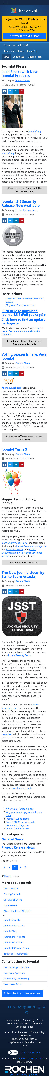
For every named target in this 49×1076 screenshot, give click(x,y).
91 (15, 867)
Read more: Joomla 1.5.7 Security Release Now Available (25, 343)
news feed (7, 734)
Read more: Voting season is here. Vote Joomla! (25, 437)
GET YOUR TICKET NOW (25, 36)
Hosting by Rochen (24, 1074)
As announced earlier (12, 387)
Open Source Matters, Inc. (30, 1058)
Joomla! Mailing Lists (14, 936)
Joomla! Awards (12, 919)
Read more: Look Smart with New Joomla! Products (25, 190)
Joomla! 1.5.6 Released (17, 818)
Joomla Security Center (19, 655)
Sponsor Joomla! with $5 (24, 1038)
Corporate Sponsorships (16, 967)
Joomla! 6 (32, 51)
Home (6, 45)
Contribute (18, 56)
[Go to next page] (20, 867)
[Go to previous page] (9, 867)
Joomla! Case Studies (14, 925)
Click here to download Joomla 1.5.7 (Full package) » (24, 313)
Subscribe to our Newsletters (22, 993)
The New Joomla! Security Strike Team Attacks (23, 574)
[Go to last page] (25, 867)
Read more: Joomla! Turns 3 (25, 562)
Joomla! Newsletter (13, 942)
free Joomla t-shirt (22, 788)
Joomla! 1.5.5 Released (17, 828)
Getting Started (12, 894)
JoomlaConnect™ (14, 549)
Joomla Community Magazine (31, 546)
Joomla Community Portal (15, 542)
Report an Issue (33, 1042)
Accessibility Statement (16, 1032)
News (6, 56)
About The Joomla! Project (17, 911)
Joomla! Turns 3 (14, 449)
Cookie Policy (24, 1035)
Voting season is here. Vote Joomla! (24, 356)
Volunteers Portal (13, 984)
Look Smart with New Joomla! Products (20, 73)
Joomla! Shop (10, 931)
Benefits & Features (13, 51)
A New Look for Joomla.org (20, 808)
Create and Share (13, 899)
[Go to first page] (4, 867)
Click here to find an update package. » (23, 321)
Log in (24, 1045)
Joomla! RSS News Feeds (16, 948)
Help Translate (15, 1042)
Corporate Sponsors (14, 973)
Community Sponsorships (17, 978)
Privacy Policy (37, 1032)
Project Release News (26, 210)
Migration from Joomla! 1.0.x (20, 305)
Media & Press (35, 56)
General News (22, 80)
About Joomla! (20, 45)
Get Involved (10, 905)
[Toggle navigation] (5, 2)
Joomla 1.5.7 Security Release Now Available (21, 203)
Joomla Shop (35, 131)
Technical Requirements (16, 953)
